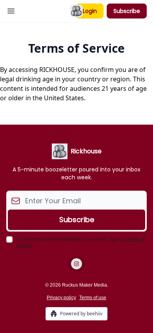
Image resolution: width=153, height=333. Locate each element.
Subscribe (126, 11)
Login (90, 11)
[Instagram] (76, 263)
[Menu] (11, 10)
